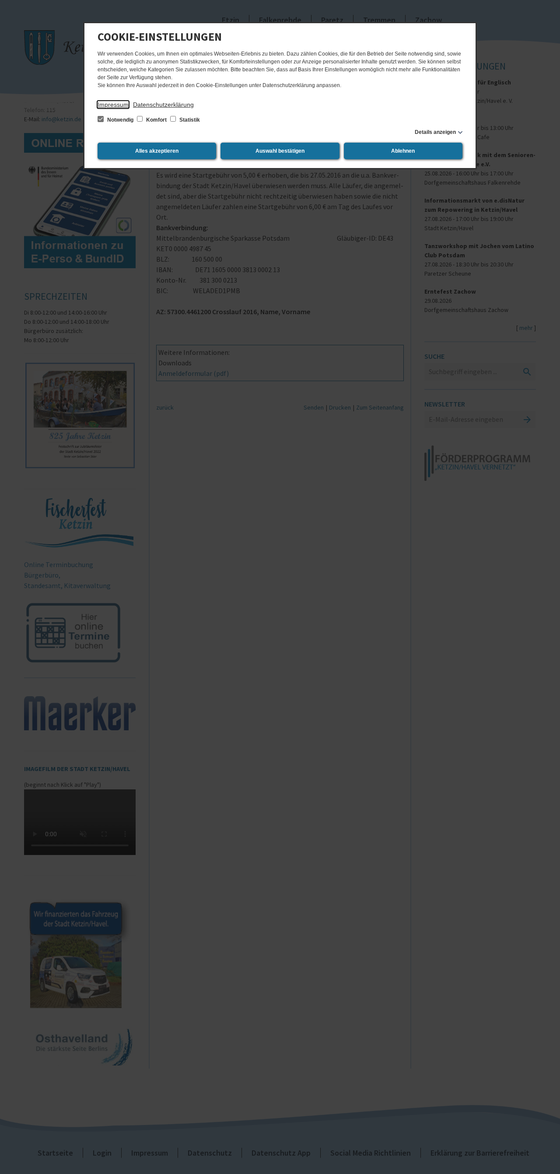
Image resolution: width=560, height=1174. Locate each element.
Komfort (156, 120)
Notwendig (120, 120)
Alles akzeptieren (156, 151)
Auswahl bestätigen (280, 151)
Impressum (113, 104)
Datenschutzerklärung (163, 104)
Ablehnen (403, 151)
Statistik (189, 120)
